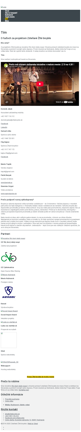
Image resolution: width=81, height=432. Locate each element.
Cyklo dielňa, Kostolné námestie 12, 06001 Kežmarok (24, 420)
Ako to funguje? (11, 13)
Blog (7, 21)
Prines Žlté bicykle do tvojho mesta (40, 377)
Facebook (4, 124)
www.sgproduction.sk (9, 194)
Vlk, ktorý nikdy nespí (19, 386)
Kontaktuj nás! (24, 390)
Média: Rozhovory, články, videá (17, 405)
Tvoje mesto (10, 17)
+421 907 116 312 (12, 416)
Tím (6, 19)
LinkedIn (4, 127)
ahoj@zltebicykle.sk (12, 414)
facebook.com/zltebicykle (14, 418)
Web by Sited (33, 424)
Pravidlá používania (12, 399)
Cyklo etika (9, 401)
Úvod (7, 11)
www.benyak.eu (6, 183)
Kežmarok (9, 15)
